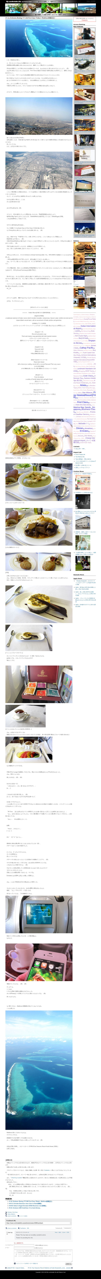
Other (80, 392)
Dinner (79, 428)
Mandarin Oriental (88, 350)
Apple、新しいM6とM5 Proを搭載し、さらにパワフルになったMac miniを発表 (85, 593)
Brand (82, 426)
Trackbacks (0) (59, 1228)
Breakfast (88, 428)
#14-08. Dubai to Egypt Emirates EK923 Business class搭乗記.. (28, 1205)
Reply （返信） (58, 1232)
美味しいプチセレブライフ (82, 467)
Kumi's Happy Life (80, 454)
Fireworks (80, 397)
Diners (89, 373)
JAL (90, 383)
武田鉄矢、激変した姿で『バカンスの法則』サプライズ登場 (85, 532)
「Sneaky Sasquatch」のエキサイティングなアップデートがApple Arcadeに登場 (85, 582)
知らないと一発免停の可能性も (83, 473)
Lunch (77, 331)
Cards (84, 390)
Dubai (9, 1214)
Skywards (90, 390)
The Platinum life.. (80, 457)
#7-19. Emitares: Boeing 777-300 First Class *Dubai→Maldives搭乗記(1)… (31, 1201)
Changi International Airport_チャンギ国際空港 (84, 440)
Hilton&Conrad (79, 412)
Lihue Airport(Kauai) (87, 328)
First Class (15, 1212)
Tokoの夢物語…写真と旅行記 (83, 459)
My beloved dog (85, 331)
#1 (28, 1232)
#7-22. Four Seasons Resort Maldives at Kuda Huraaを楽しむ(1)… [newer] (49, 1268)
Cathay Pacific (87, 348)
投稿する (68, 1264)
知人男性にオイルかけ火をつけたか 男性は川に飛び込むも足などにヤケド (85, 512)
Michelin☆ (86, 412)
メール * (7, 1247)
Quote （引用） (66, 1232)
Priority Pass (80, 433)
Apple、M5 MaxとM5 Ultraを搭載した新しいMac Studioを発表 (85, 588)
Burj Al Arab (83, 338)
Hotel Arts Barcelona (83, 405)
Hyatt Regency (77, 314)
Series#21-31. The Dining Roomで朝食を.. (84, 207)
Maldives (13, 1214)
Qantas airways (85, 314)
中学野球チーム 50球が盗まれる (84, 492)
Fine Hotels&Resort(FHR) (84, 395)
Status (77, 431)
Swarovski (86, 397)
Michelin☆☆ (84, 423)
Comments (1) (67, 1228)
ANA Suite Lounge (88, 380)
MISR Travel (89, 371)
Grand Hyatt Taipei (85, 442)
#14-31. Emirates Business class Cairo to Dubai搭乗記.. (25, 1203)
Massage (92, 388)
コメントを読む (23, 1216)
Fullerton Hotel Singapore (85, 317)
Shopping (82, 371)
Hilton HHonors (78, 350)
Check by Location (16, 1177)
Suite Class (88, 376)
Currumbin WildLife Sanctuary (82, 321)
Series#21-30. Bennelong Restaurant (83, 221)
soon (93, 405)
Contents (46, 1170)
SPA (77, 423)
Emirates (10, 1212)
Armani (78, 416)
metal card (92, 321)
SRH (81, 390)
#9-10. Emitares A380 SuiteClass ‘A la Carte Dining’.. (25, 1208)
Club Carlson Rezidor (80, 366)
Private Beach (91, 357)
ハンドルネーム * (9, 1245)
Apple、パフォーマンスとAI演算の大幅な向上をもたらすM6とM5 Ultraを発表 (85, 600)
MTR (81, 352)
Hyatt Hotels (76, 390)
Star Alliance (87, 393)
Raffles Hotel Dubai (83, 388)
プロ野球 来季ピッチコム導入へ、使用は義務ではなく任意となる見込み (85, 553)
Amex (83, 385)
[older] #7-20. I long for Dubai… (16, 1268)
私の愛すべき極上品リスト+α (83, 465)
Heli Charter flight (81, 336)
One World (88, 436)
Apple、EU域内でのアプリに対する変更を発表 (85, 605)
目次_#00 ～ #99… (80, 448)
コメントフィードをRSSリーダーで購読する (27, 1263)
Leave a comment (12, 1216)
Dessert (80, 436)
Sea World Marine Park (79, 323)
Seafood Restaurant (81, 419)
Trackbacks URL (24, 1228)
